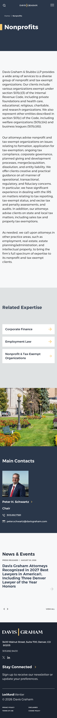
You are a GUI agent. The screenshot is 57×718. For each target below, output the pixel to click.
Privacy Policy (8, 707)
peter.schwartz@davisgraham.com (27, 521)
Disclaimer (33, 707)
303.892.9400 (10, 651)
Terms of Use (7, 711)
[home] (28, 5)
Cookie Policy (34, 711)
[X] (3, 658)
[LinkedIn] (8, 658)
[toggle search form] (4, 5)
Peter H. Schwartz (15, 501)
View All (50, 609)
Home (7, 16)
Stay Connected (17, 667)
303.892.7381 (14, 515)
